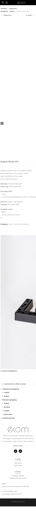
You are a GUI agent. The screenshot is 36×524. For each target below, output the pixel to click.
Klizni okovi (8, 414)
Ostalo (6, 392)
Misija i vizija (18, 465)
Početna (4, 9)
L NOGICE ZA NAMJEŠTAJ (8, 371)
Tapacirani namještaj (21, 224)
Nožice (12, 11)
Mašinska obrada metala (18, 478)
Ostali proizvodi (8, 418)
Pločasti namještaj (9, 400)
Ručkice (7, 407)
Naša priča (18, 463)
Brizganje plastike (18, 476)
